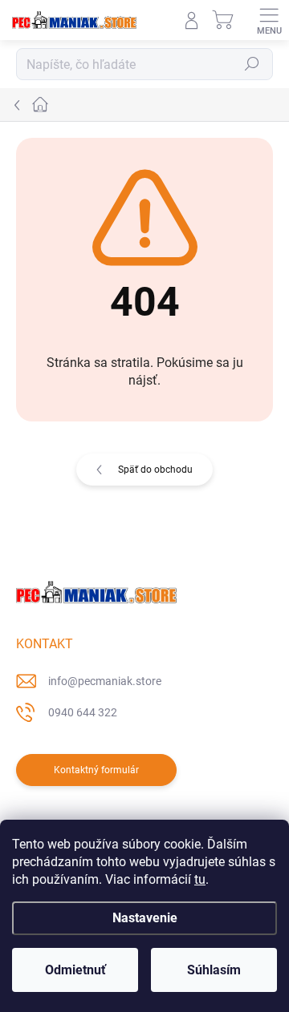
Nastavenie (144, 917)
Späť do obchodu (155, 469)
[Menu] (269, 20)
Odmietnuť (75, 970)
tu (200, 879)
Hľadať (252, 64)
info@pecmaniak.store (104, 681)
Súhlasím (214, 970)
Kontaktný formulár (96, 770)
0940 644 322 (82, 712)
